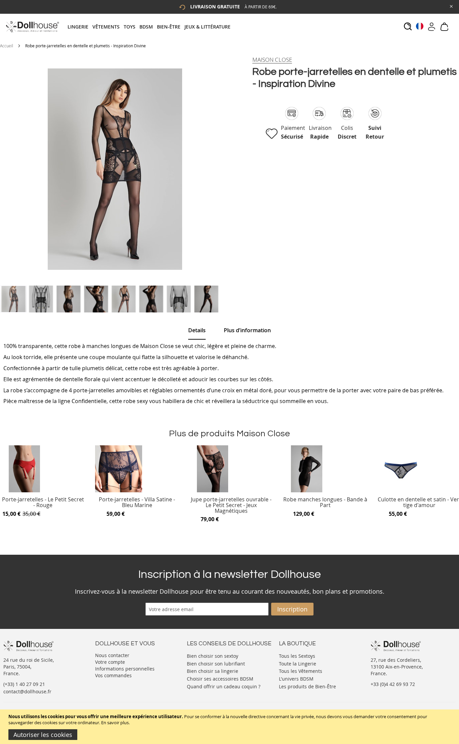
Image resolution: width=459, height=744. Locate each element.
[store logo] (32, 27)
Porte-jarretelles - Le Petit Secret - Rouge (43, 502)
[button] (41, 299)
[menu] (151, 27)
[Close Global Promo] (450, 5)
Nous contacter (112, 655)
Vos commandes (113, 675)
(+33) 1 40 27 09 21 (24, 684)
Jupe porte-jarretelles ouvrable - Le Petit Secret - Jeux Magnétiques (231, 505)
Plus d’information (247, 330)
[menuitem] (80, 27)
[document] (230, 726)
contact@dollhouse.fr (27, 691)
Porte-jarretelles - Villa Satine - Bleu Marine (137, 502)
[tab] (151, 27)
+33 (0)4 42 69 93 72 (393, 684)
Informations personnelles (125, 668)
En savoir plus (115, 723)
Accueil (6, 45)
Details (197, 330)
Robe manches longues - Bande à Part (325, 502)
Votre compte (110, 662)
